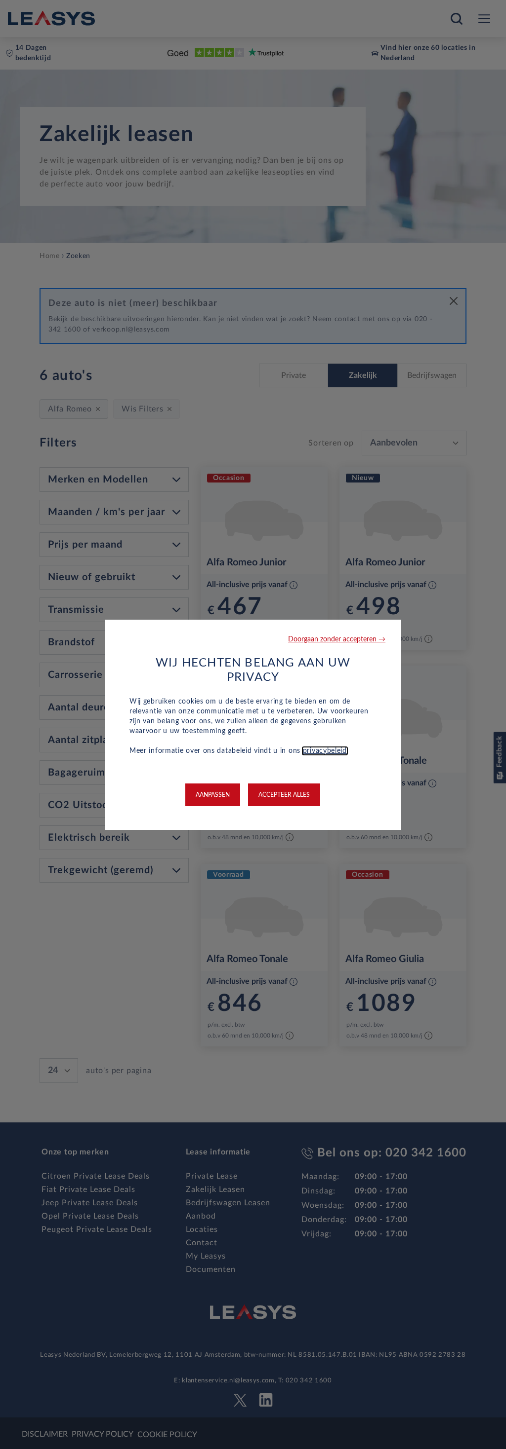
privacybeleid (325, 750)
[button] (336, 639)
